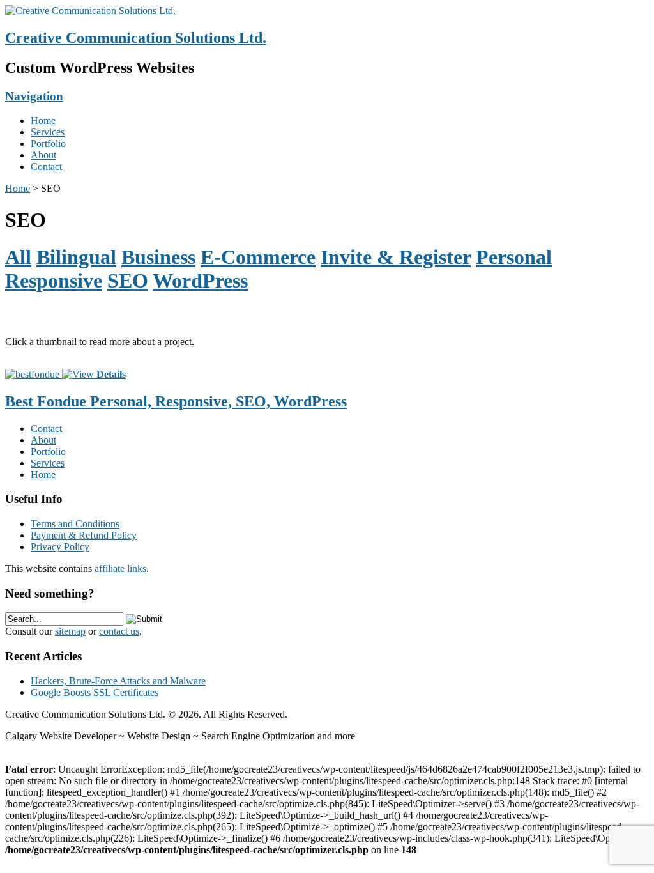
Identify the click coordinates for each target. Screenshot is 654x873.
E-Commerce (258, 256)
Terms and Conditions (75, 523)
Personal (514, 256)
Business (158, 256)
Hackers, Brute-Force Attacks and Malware (118, 681)
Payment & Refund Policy (84, 535)
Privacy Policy (60, 546)
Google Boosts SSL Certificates (94, 692)
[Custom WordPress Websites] (90, 10)
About (43, 155)
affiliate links (120, 568)
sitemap (70, 631)
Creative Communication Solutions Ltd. (135, 37)
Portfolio (48, 143)
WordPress (200, 280)
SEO (127, 280)
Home (43, 120)
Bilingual (76, 256)
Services (48, 132)
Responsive (53, 280)
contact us (119, 631)
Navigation (34, 96)
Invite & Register (396, 256)
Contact (46, 166)
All (18, 256)
